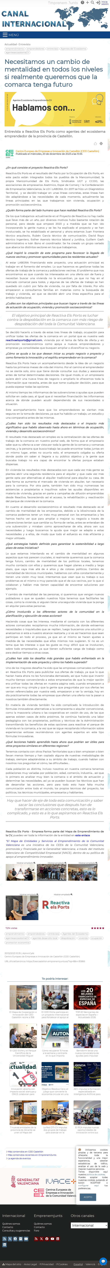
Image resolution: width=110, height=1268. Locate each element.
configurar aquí (88, 1185)
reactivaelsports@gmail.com (24, 340)
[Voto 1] (92, 928)
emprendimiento (15, 48)
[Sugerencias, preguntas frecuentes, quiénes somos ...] (82, 2)
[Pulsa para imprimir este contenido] (101, 143)
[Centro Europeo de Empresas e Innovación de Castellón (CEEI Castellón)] (9, 157)
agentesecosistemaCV (17, 52)
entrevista (52, 48)
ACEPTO (88, 1197)
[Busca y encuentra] (92, 2)
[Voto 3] (98, 928)
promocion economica (17, 942)
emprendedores (35, 48)
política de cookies (95, 1174)
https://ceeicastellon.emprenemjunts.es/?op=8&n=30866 (55, 961)
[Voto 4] (100, 928)
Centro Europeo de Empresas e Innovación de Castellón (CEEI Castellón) (57, 151)
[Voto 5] (103, 928)
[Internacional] (55, 30)
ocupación (96, 938)
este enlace (82, 835)
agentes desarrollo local (45, 938)
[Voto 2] (95, 928)
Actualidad (11, 44)
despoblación (68, 938)
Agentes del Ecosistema (73, 48)
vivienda (83, 938)
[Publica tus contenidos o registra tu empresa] (87, 2)
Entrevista (24, 44)
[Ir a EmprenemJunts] (63, 4)
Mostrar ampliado (25, 863)
